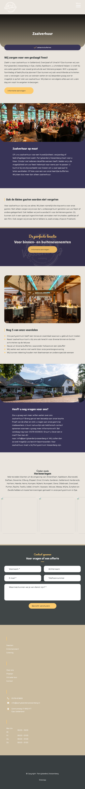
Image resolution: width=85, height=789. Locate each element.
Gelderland (64, 480)
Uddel (29, 486)
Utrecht (35, 486)
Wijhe (65, 486)
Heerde (18, 483)
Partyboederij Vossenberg (48, 773)
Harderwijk (75, 480)
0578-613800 (17, 698)
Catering (9, 652)
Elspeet (32, 480)
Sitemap (42, 780)
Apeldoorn (62, 476)
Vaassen (44, 486)
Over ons (10, 670)
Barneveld (72, 476)
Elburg (25, 480)
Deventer (17, 480)
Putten (9, 486)
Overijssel (73, 483)
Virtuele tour (11, 677)
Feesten (9, 645)
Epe (75, 490)
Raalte (16, 486)
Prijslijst (9, 673)
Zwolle (11, 490)
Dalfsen (8, 480)
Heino (24, 483)
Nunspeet (48, 483)
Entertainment (12, 649)
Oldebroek (63, 483)
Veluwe (52, 486)
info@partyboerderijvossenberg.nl (32, 438)
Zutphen (73, 486)
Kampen (32, 483)
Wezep (59, 486)
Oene (55, 483)
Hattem (10, 483)
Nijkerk (39, 483)
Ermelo (45, 480)
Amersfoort (52, 476)
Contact (9, 681)
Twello (23, 486)
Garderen (54, 480)
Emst (39, 480)
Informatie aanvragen (17, 90)
